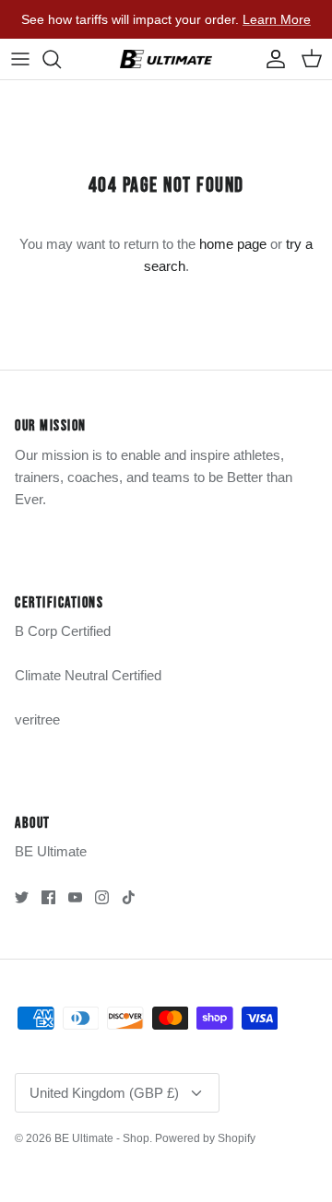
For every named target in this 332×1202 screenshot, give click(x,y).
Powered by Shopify (205, 1138)
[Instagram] (102, 897)
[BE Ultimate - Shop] (166, 59)
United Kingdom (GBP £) (104, 1093)
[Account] (271, 59)
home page (233, 244)
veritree (37, 719)
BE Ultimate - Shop (101, 1138)
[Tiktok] (129, 897)
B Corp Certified (63, 631)
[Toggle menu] (20, 59)
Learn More (277, 19)
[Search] (61, 59)
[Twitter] (22, 897)
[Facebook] (48, 897)
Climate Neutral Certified (88, 675)
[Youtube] (75, 897)
